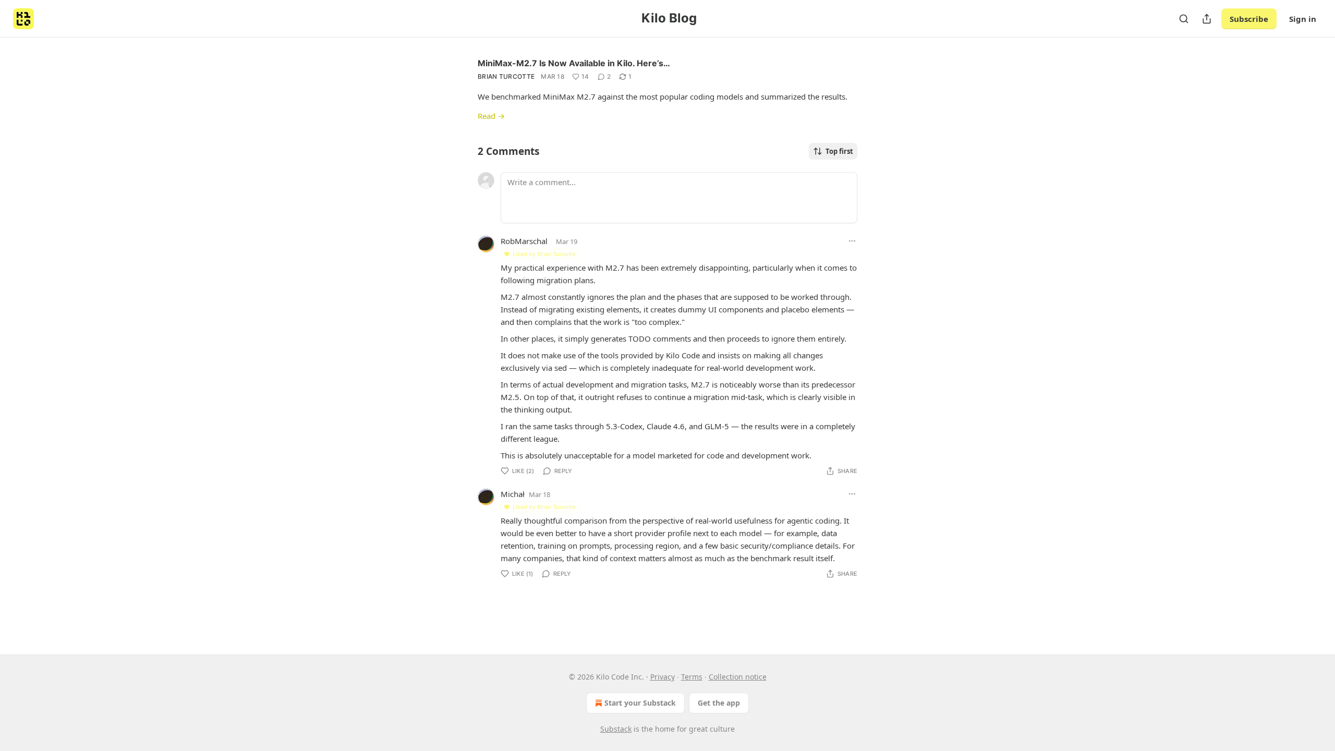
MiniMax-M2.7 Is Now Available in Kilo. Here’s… (574, 63)
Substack (616, 729)
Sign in (1302, 19)
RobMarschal (524, 241)
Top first (839, 151)
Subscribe (1249, 19)
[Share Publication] (1206, 18)
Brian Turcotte (506, 76)
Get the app (719, 703)
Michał (513, 494)
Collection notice (738, 677)
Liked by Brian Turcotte (544, 254)
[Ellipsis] (852, 241)
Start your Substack (640, 703)
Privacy (662, 677)
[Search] (1183, 18)
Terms (691, 677)
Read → (491, 116)
